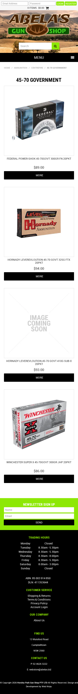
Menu (39, 57)
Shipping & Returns (39, 595)
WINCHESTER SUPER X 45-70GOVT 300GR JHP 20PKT (38, 462)
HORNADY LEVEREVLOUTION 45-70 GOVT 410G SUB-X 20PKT (39, 362)
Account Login (39, 607)
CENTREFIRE (37, 67)
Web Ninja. (47, 686)
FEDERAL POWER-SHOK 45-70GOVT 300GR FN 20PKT (39, 158)
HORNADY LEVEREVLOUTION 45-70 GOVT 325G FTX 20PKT (39, 261)
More (39, 175)
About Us (39, 620)
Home (7, 67)
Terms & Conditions (39, 599)
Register (71, 3)
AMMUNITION (20, 67)
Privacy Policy (39, 603)
